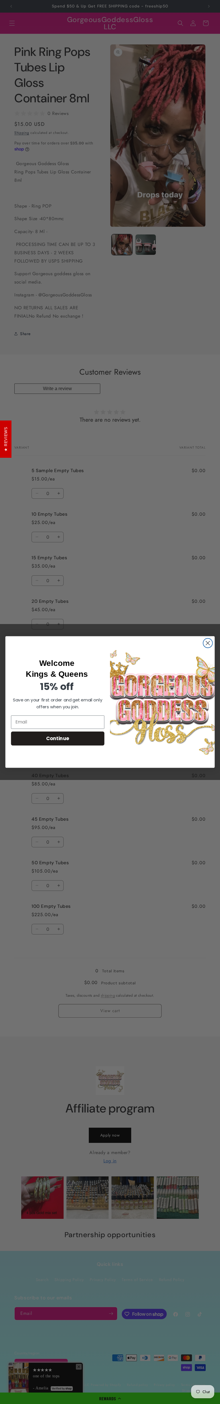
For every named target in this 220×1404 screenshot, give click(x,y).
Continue (57, 738)
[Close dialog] (208, 643)
